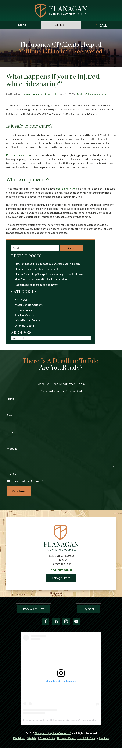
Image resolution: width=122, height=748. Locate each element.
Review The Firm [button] (33, 609)
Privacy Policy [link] (47, 738)
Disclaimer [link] (19, 738)
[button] (20, 24)
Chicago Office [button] (61, 578)
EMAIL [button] (62, 25)
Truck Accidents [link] (24, 315)
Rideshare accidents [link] (18, 155)
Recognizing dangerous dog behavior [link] (36, 284)
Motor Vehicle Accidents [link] (91, 94)
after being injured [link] (66, 188)
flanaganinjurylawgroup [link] (68, 720)
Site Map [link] (32, 738)
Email (11, 415)
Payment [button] (88, 609)
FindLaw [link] (104, 738)
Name (10, 398)
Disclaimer (12, 474)
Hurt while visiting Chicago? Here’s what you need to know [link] (49, 274)
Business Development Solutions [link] (76, 738)
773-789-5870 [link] (61, 570)
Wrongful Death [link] (24, 325)
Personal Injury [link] (23, 310)
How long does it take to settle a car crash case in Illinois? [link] (47, 263)
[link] (61, 11)
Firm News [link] (21, 299)
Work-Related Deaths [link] (27, 320)
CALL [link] (103, 25)
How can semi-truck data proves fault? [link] (37, 269)
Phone (10, 432)
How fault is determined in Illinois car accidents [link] (42, 279)
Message (12, 448)
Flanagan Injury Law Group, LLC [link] (39, 94)
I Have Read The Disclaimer (27, 481)
